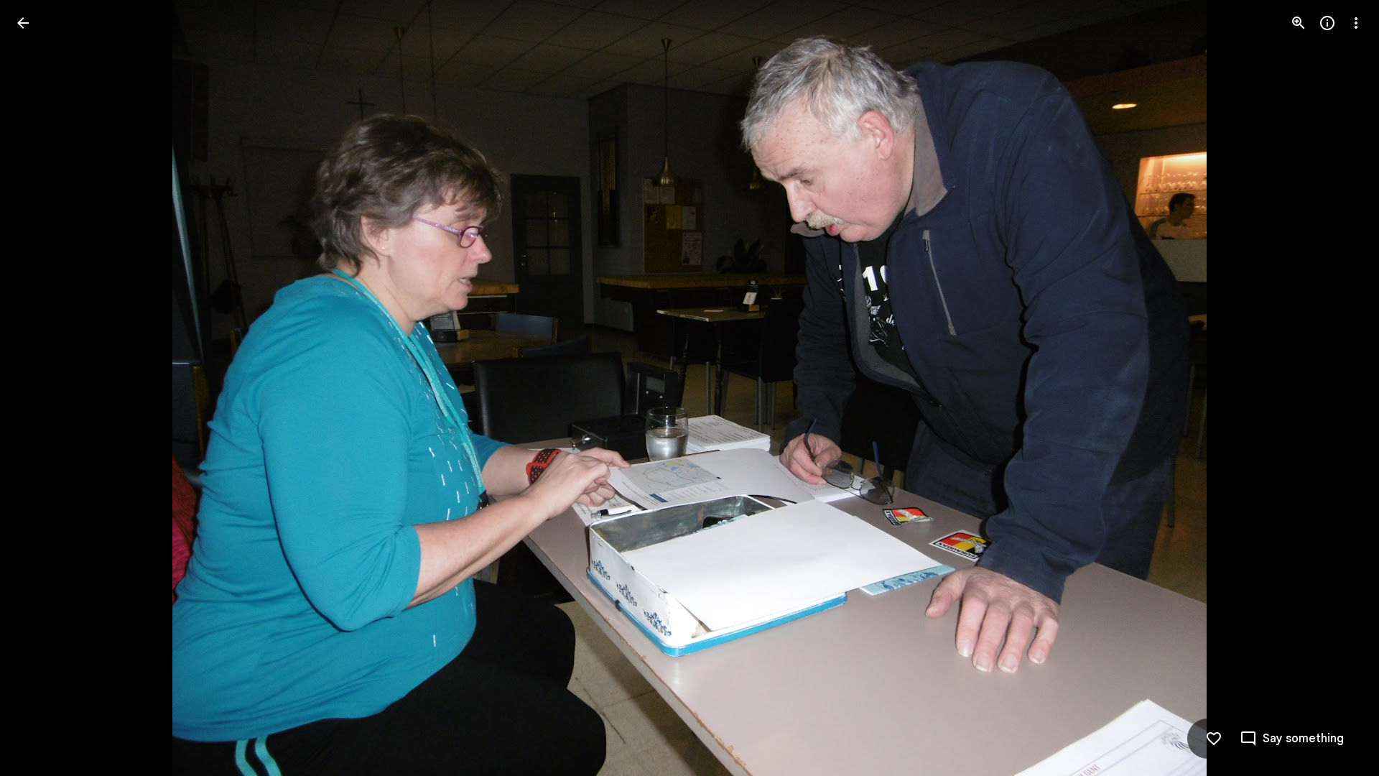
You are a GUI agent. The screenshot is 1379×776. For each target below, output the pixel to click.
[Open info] (1327, 23)
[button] (40, 388)
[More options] (1356, 23)
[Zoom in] (1298, 23)
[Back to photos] (23, 23)
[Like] (1213, 738)
